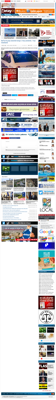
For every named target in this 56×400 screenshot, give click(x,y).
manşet (15, 99)
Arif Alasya (44, 145)
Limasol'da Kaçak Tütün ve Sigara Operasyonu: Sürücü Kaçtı (12, 219)
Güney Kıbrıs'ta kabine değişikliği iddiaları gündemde (11, 214)
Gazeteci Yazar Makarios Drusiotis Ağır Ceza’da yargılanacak (12, 213)
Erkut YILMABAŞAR (44, 141)
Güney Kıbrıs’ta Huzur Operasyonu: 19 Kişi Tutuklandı (11, 217)
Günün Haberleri (7, 1)
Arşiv (15, 1)
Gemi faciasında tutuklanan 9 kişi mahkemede (45, 279)
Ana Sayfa (2, 1)
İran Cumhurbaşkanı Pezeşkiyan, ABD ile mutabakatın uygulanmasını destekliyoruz (30, 25)
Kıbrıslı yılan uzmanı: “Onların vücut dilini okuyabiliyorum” (11, 210)
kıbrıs (12, 99)
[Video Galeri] (14, 15)
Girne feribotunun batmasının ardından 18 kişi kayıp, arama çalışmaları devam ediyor (9, 38)
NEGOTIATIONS (40, 393)
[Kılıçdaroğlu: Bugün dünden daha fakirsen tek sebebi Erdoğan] (42, 348)
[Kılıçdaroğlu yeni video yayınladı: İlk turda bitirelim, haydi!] (50, 348)
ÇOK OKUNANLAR (42, 361)
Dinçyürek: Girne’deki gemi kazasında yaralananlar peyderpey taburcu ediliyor (46, 280)
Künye (12, 1)
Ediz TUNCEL (42, 153)
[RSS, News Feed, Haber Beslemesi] (53, 14)
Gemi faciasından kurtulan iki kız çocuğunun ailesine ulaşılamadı (45, 289)
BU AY (44, 390)
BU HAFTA (46, 390)
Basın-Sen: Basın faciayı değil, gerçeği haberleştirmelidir (45, 38)
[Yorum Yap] (28, 45)
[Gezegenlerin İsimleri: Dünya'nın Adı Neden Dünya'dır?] (50, 330)
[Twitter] (3, 45)
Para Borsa (11, 393)
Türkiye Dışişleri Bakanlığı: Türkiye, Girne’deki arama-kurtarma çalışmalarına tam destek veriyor (34, 38)
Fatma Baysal (45, 149)
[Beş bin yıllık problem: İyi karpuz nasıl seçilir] (42, 330)
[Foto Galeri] (7, 15)
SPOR (7, 393)
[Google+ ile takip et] (52, 14)
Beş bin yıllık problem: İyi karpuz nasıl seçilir (6, 172)
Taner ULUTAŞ (44, 158)
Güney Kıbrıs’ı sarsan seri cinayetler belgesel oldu (10, 205)
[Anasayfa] (2, 15)
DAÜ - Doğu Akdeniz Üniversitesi (18, 393)
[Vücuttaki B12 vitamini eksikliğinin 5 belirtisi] (50, 336)
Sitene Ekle (18, 1)
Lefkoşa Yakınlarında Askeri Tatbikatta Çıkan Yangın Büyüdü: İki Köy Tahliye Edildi (15, 208)
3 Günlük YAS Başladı (43, 290)
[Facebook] (2, 45)
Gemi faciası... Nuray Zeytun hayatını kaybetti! (45, 294)
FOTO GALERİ (41, 325)
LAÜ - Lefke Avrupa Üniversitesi (32, 393)
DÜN (50, 390)
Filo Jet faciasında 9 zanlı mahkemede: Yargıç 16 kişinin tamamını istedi (46, 274)
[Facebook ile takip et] (49, 14)
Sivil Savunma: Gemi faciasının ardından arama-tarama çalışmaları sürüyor (46, 282)
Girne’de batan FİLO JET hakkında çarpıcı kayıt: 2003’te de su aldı (46, 293)
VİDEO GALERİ (41, 343)
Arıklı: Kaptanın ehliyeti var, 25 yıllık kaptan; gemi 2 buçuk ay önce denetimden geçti (46, 277)
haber (8, 99)
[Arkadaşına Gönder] (30, 45)
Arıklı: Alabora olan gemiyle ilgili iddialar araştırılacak (46, 290)
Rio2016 (25, 393)
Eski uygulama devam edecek (7, 207)
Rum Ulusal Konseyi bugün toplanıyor (8, 216)
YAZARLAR (40, 138)
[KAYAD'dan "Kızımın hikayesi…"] (42, 354)
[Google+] (5, 45)
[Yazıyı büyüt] (36, 45)
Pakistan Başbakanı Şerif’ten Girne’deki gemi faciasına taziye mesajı (21, 38)
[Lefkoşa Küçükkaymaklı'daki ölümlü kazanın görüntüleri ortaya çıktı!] (50, 354)
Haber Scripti (51, 396)
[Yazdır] (31, 45)
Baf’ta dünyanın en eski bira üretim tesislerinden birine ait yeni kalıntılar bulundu (15, 211)
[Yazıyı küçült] (34, 45)
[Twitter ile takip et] (51, 14)
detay (10, 99)
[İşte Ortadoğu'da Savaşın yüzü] (42, 336)
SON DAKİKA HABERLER (43, 271)
